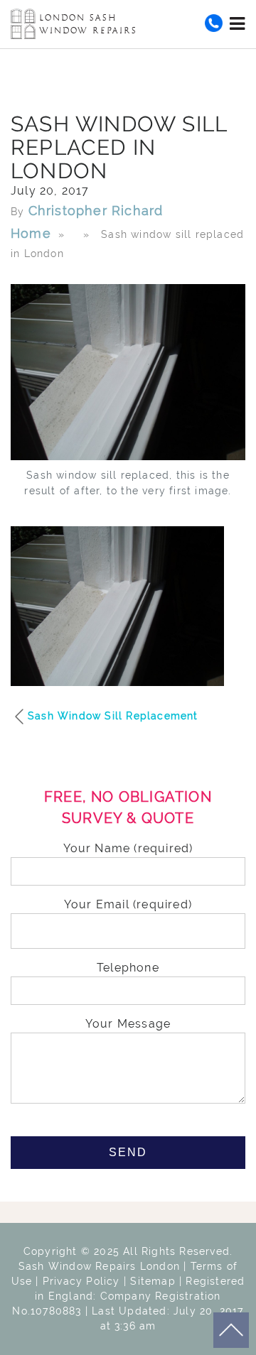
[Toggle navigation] (237, 23)
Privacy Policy (81, 1281)
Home (31, 233)
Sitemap (152, 1281)
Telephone (128, 967)
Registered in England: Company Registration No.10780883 (128, 1296)
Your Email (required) (128, 904)
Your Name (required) (128, 848)
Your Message (128, 1023)
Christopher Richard (96, 210)
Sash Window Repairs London (99, 1266)
